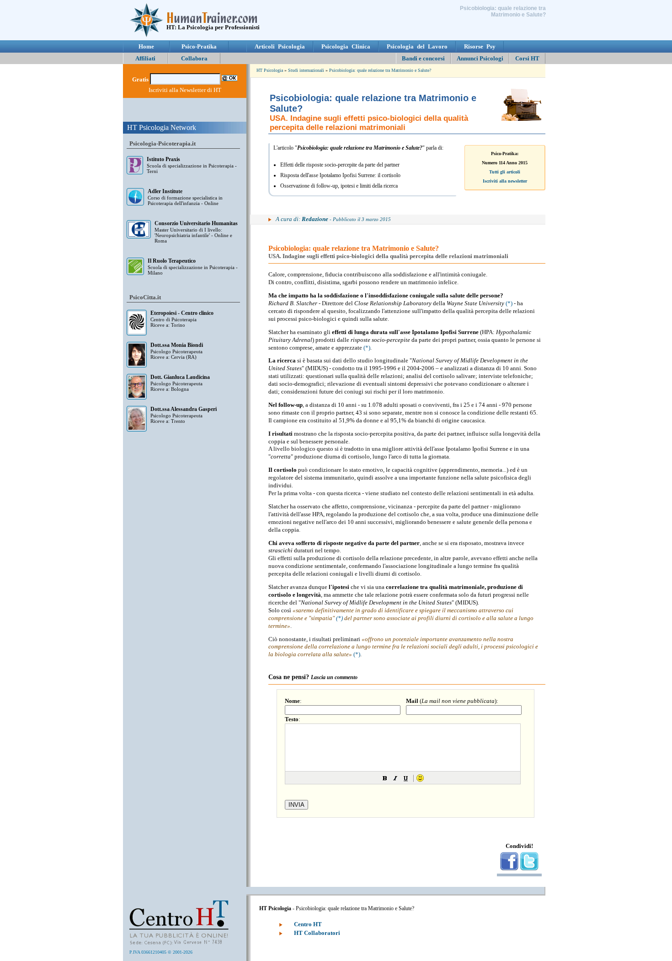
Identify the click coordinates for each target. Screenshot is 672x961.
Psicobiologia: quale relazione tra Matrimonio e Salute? (380, 70)
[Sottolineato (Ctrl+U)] (406, 778)
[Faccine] (420, 778)
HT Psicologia (269, 70)
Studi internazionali (306, 70)
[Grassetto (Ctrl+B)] (385, 778)
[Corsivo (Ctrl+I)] (395, 778)
